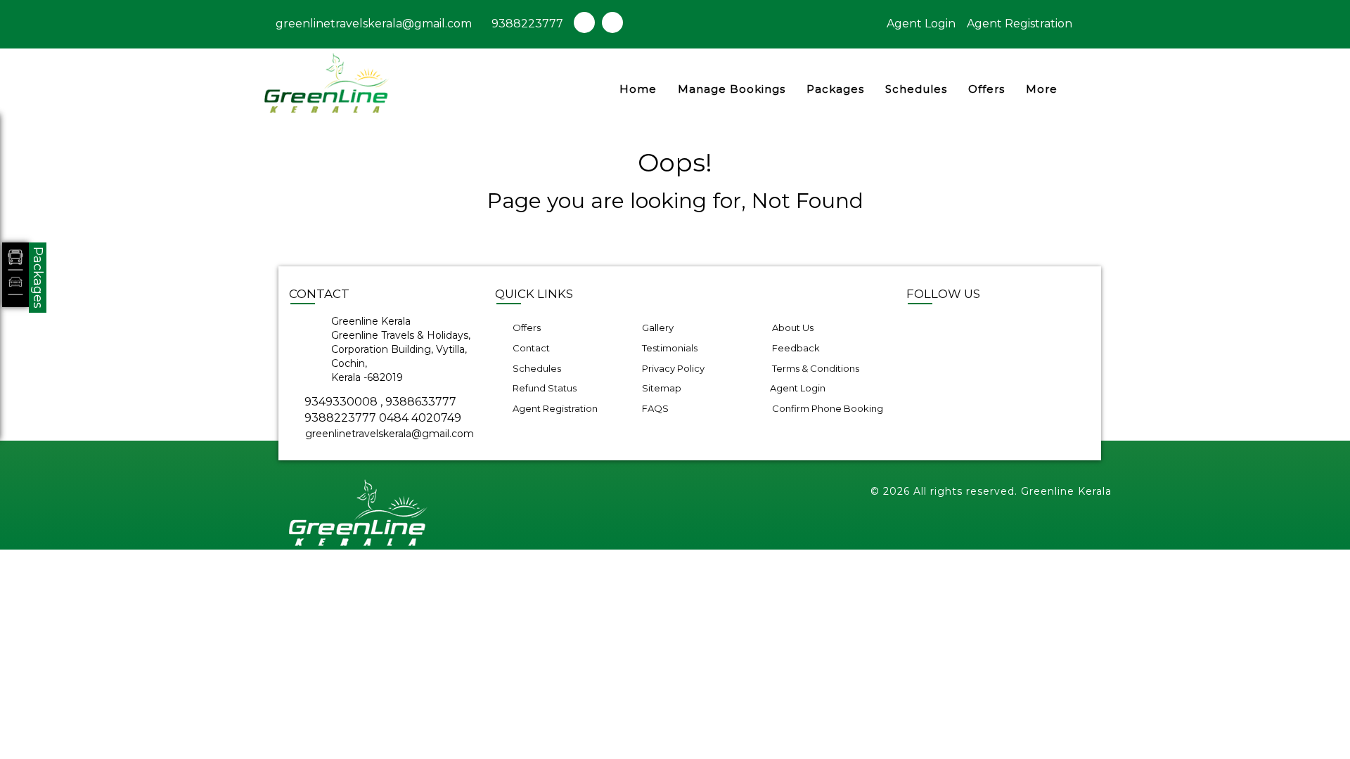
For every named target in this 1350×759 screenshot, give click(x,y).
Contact (530, 347)
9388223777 (527, 23)
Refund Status (543, 388)
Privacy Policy (672, 368)
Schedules (916, 89)
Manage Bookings (731, 89)
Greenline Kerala (1066, 491)
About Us (792, 327)
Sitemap (660, 388)
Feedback (795, 347)
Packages (835, 89)
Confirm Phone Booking (826, 408)
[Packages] (15, 274)
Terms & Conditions (814, 368)
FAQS (654, 408)
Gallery (657, 327)
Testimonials (669, 347)
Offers (986, 89)
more (1042, 89)
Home (638, 89)
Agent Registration (1019, 23)
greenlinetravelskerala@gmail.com (372, 23)
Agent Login (921, 23)
